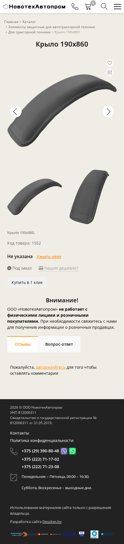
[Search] (104, 6)
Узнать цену (49, 256)
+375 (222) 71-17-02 (40, 459)
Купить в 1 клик (27, 282)
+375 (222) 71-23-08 (40, 466)
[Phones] (75, 6)
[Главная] (34, 6)
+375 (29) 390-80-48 (40, 450)
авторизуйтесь (50, 367)
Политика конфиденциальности (42, 440)
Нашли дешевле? (60, 268)
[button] (108, 111)
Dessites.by (52, 521)
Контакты (19, 433)
